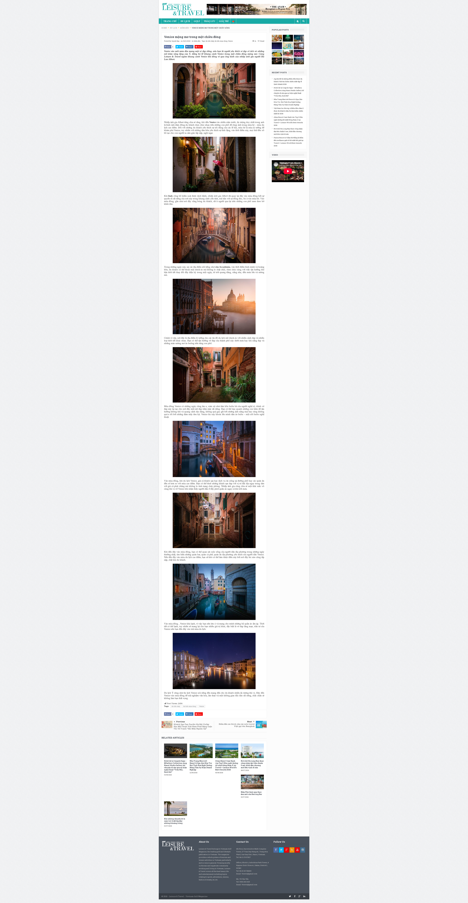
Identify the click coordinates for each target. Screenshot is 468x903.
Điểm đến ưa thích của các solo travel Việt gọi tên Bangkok (237, 725)
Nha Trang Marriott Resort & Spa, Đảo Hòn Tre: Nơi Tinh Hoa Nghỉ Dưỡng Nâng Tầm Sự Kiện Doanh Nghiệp (201, 765)
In (255, 41)
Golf (197, 21)
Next (249, 721)
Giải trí (224, 21)
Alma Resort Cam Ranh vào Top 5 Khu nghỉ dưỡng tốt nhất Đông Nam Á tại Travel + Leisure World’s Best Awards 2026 (226, 765)
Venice (230, 41)
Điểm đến (197, 41)
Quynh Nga (175, 41)
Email (262, 41)
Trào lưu (209, 21)
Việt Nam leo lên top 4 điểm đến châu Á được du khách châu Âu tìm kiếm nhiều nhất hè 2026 (289, 111)
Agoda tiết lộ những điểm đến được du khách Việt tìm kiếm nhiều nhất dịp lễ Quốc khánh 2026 (288, 81)
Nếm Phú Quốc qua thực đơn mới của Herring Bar (251, 793)
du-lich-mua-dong (221, 41)
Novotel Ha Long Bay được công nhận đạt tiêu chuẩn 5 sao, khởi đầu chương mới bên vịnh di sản (252, 764)
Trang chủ (170, 21)
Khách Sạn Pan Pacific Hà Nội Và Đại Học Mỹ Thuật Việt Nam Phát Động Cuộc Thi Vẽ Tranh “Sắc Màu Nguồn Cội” (193, 726)
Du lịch (185, 21)
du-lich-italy (210, 41)
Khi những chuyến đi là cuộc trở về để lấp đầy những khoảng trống (174, 821)
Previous (180, 721)
